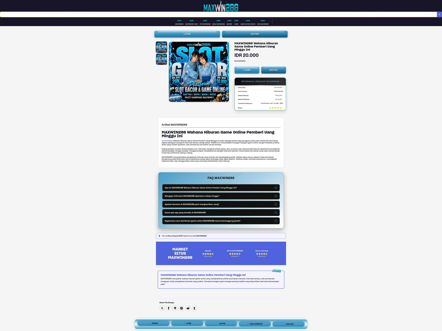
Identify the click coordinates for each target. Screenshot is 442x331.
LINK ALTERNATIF (256, 324)
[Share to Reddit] (188, 308)
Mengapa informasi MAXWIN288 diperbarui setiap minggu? (192, 196)
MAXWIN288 (167, 141)
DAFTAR (255, 34)
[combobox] (218, 14)
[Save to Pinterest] (181, 308)
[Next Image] (227, 72)
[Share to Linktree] (175, 308)
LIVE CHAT (290, 324)
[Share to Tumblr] (194, 308)
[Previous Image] (171, 72)
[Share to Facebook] (168, 308)
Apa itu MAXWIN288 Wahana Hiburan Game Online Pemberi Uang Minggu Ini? (201, 187)
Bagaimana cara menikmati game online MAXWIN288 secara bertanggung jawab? (202, 221)
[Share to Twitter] (162, 308)
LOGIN (187, 34)
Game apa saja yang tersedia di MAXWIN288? (185, 212)
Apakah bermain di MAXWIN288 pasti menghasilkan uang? (192, 204)
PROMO (155, 323)
